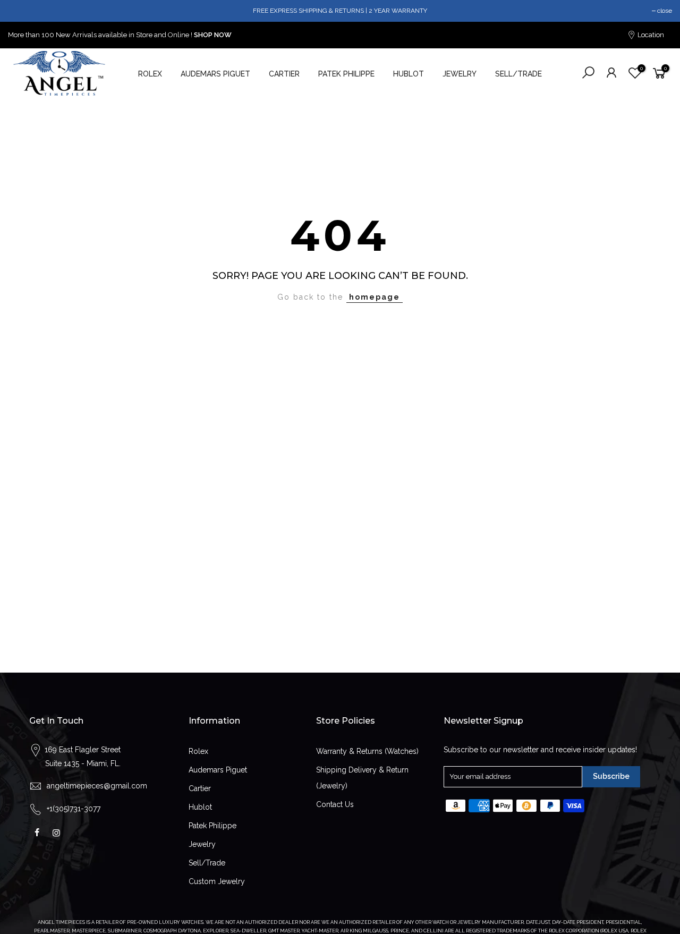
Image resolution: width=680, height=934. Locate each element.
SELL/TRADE (518, 74)
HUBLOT (408, 74)
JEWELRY (460, 74)
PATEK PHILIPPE (346, 74)
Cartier (200, 788)
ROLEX (150, 74)
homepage (374, 297)
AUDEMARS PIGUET (215, 74)
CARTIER (284, 74)
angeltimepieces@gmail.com (97, 786)
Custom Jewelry (217, 881)
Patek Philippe (212, 825)
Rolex (198, 751)
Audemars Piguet (218, 770)
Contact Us (335, 804)
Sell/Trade (207, 863)
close (664, 10)
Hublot (200, 807)
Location (650, 35)
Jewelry (202, 844)
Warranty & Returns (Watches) (367, 751)
